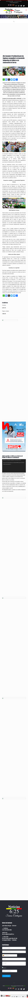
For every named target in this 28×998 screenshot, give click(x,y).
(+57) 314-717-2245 (18, 1)
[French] (10, 5)
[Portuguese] (12, 5)
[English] (8, 5)
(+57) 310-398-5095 (10, 1)
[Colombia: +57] (3, 955)
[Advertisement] (14, 38)
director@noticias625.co (14, 2)
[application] (14, 466)
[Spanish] (13, 5)
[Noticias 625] (13, 11)
